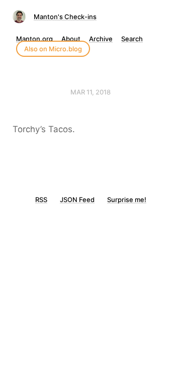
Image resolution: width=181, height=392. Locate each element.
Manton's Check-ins (65, 17)
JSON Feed (77, 199)
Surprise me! (126, 199)
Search (132, 39)
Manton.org (34, 39)
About (70, 39)
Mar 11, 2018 (90, 92)
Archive (101, 39)
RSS (41, 199)
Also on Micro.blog (53, 49)
